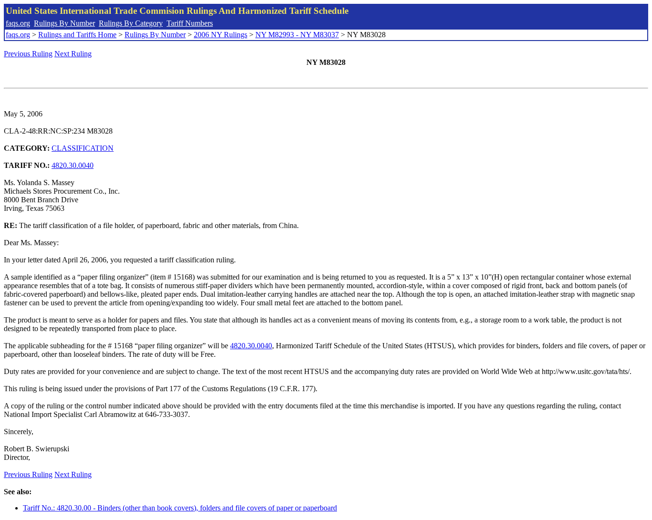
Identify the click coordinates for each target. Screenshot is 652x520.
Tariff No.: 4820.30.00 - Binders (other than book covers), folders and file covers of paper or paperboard (180, 508)
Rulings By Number (64, 23)
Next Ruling (73, 54)
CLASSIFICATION (83, 148)
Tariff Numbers (190, 23)
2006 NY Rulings (220, 35)
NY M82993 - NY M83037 (297, 35)
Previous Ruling (28, 54)
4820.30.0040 (73, 165)
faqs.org (18, 23)
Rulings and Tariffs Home (77, 35)
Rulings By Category (131, 23)
